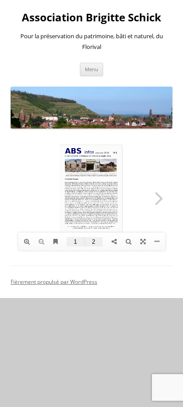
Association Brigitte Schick (91, 17)
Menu (91, 69)
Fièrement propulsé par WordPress (54, 282)
